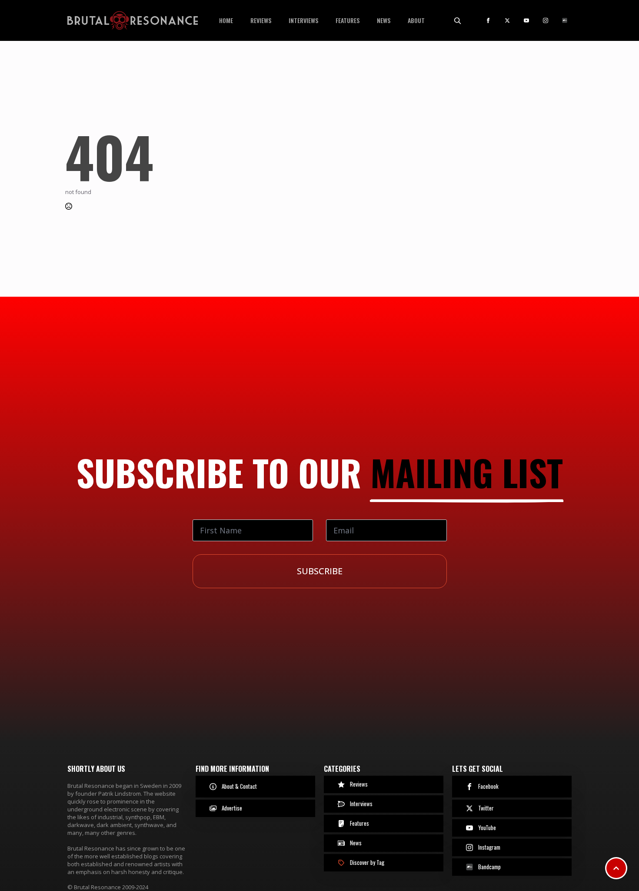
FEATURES (347, 20)
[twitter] (507, 20)
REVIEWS (260, 20)
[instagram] (545, 20)
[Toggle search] (457, 20)
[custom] (565, 20)
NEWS (383, 20)
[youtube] (526, 20)
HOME (226, 20)
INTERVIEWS (303, 20)
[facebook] (488, 20)
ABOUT (416, 20)
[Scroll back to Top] (616, 868)
